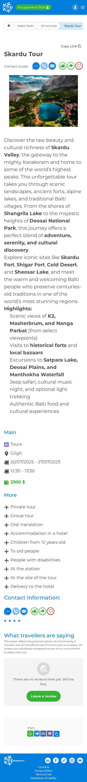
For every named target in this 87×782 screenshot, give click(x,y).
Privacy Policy (43, 770)
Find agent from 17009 (31, 7)
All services (49, 26)
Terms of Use (43, 774)
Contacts (43, 767)
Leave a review (43, 696)
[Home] (9, 26)
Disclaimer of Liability (43, 778)
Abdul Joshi (25, 26)
